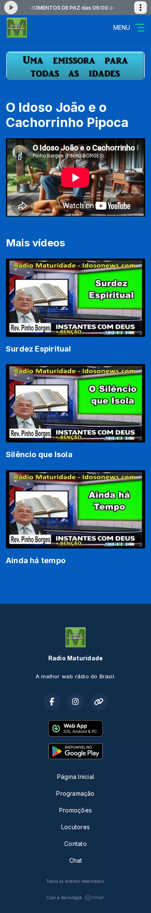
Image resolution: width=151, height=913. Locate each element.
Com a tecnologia (64, 897)
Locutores (75, 826)
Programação (75, 793)
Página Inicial (75, 776)
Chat (75, 860)
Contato (75, 843)
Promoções (75, 810)
